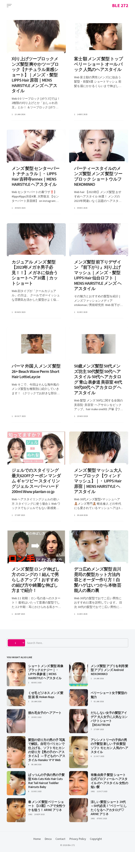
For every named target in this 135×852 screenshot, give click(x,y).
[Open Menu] (9, 5)
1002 (93, 791)
